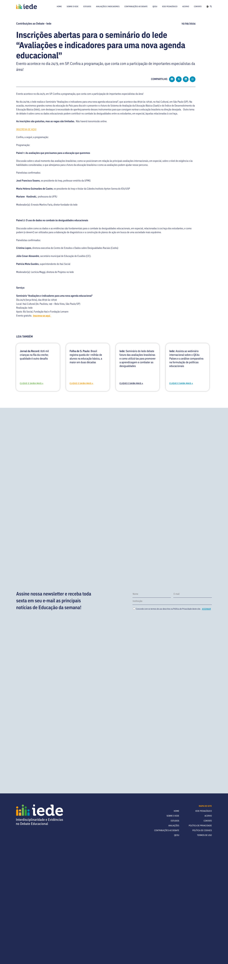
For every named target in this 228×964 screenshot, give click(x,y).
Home (59, 6)
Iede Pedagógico (169, 6)
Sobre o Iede (72, 6)
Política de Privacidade (182, 608)
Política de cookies (202, 830)
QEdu (154, 6)
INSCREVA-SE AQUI (26, 129)
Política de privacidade (200, 825)
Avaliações (173, 825)
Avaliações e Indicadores (107, 6)
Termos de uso (204, 835)
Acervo (185, 6)
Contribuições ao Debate (136, 6)
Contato (197, 6)
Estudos (87, 6)
